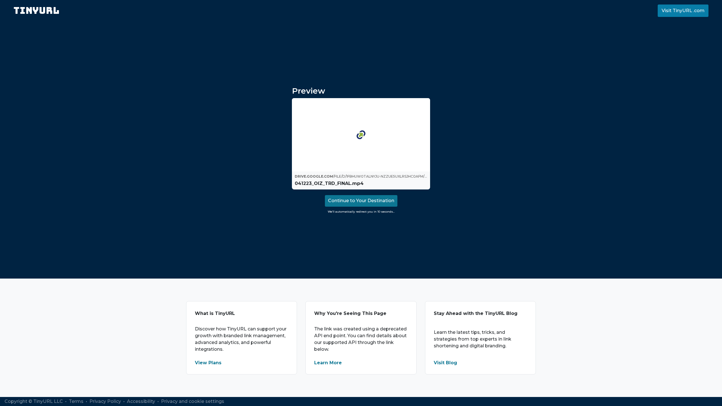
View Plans (208, 362)
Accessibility (141, 401)
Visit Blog (445, 362)
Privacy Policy (105, 401)
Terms (77, 401)
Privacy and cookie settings (192, 401)
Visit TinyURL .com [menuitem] (683, 10)
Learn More (328, 362)
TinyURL (37, 11)
